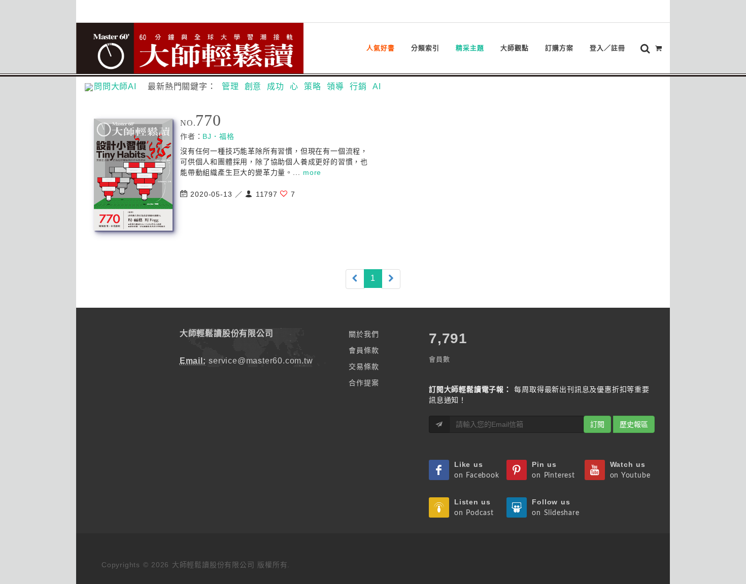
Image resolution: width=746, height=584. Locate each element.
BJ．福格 (218, 136)
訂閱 (597, 424)
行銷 (358, 86)
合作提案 (364, 383)
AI (376, 86)
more (312, 172)
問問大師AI (119, 86)
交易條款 (364, 366)
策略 (312, 86)
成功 (275, 86)
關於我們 (364, 334)
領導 (335, 86)
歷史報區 (634, 424)
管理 (230, 86)
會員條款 (364, 350)
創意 (253, 86)
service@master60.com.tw (261, 360)
